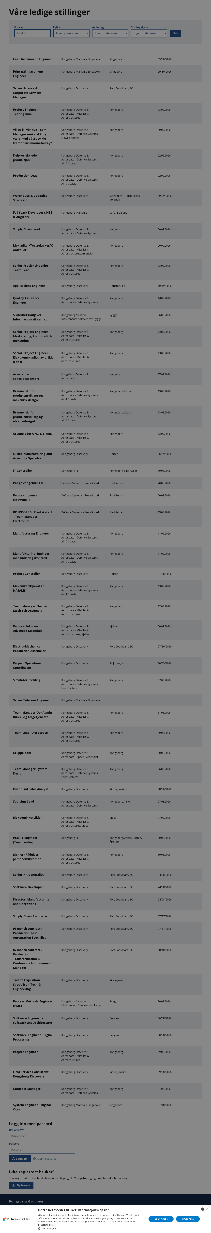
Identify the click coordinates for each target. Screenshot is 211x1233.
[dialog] (105, 1219)
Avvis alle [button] (188, 1218)
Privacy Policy (62, 1224)
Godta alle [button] (161, 1218)
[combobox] (202, 1209)
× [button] (207, 1209)
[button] (91, 1229)
